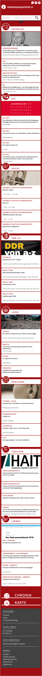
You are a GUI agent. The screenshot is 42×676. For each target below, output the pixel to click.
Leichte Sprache (9, 657)
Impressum (7, 664)
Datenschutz (8, 662)
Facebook (8, 631)
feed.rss (8, 633)
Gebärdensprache (10, 659)
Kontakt (6, 654)
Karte (5, 618)
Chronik (6, 615)
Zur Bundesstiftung (10, 620)
